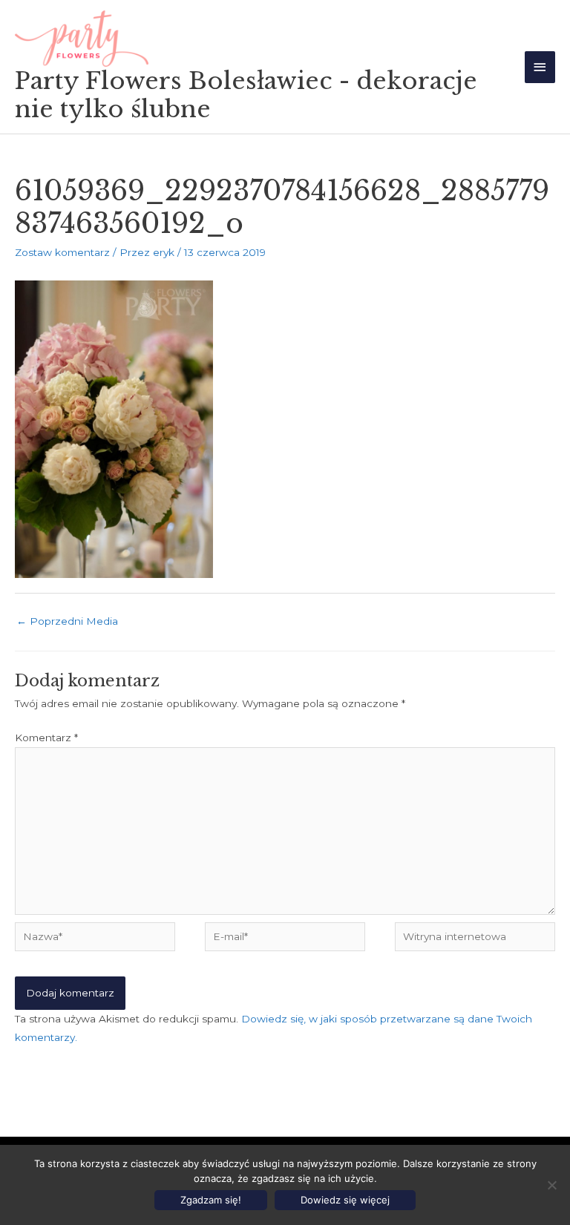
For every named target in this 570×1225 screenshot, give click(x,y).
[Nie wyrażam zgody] (551, 1185)
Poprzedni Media (67, 621)
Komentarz (46, 737)
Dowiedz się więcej (345, 1200)
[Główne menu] (540, 67)
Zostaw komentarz (62, 252)
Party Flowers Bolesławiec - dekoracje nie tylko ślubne (246, 95)
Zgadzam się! (210, 1200)
